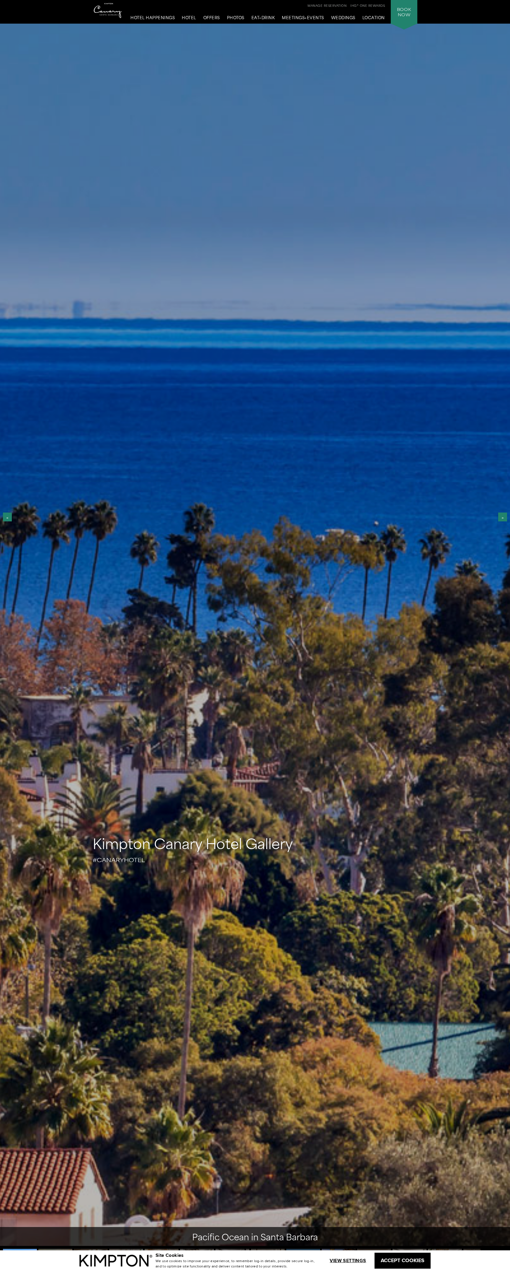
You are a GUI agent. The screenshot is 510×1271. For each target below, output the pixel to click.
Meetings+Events (303, 17)
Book (404, 11)
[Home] (108, 12)
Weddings (343, 17)
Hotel (189, 17)
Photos (235, 17)
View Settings (348, 1260)
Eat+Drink (263, 17)
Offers (211, 17)
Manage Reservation (327, 5)
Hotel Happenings (152, 17)
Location (373, 17)
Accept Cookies (402, 1260)
